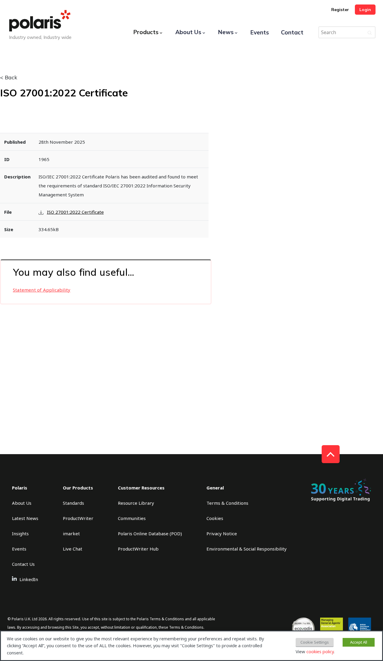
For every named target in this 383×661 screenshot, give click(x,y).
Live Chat (72, 549)
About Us (188, 32)
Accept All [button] (358, 642)
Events (259, 32)
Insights (20, 533)
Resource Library (136, 503)
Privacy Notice (221, 533)
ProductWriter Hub (138, 549)
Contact (292, 32)
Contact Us (23, 564)
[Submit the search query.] (369, 32)
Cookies (214, 518)
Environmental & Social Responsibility (246, 549)
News (226, 32)
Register (340, 9)
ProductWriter (78, 518)
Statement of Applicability (41, 290)
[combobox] (347, 32)
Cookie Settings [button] (314, 642)
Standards (73, 503)
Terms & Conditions (227, 503)
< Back (8, 77)
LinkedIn (28, 579)
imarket (71, 533)
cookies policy (320, 651)
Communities (132, 518)
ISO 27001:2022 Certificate (75, 212)
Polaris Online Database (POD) (150, 533)
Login (365, 9)
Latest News (25, 518)
